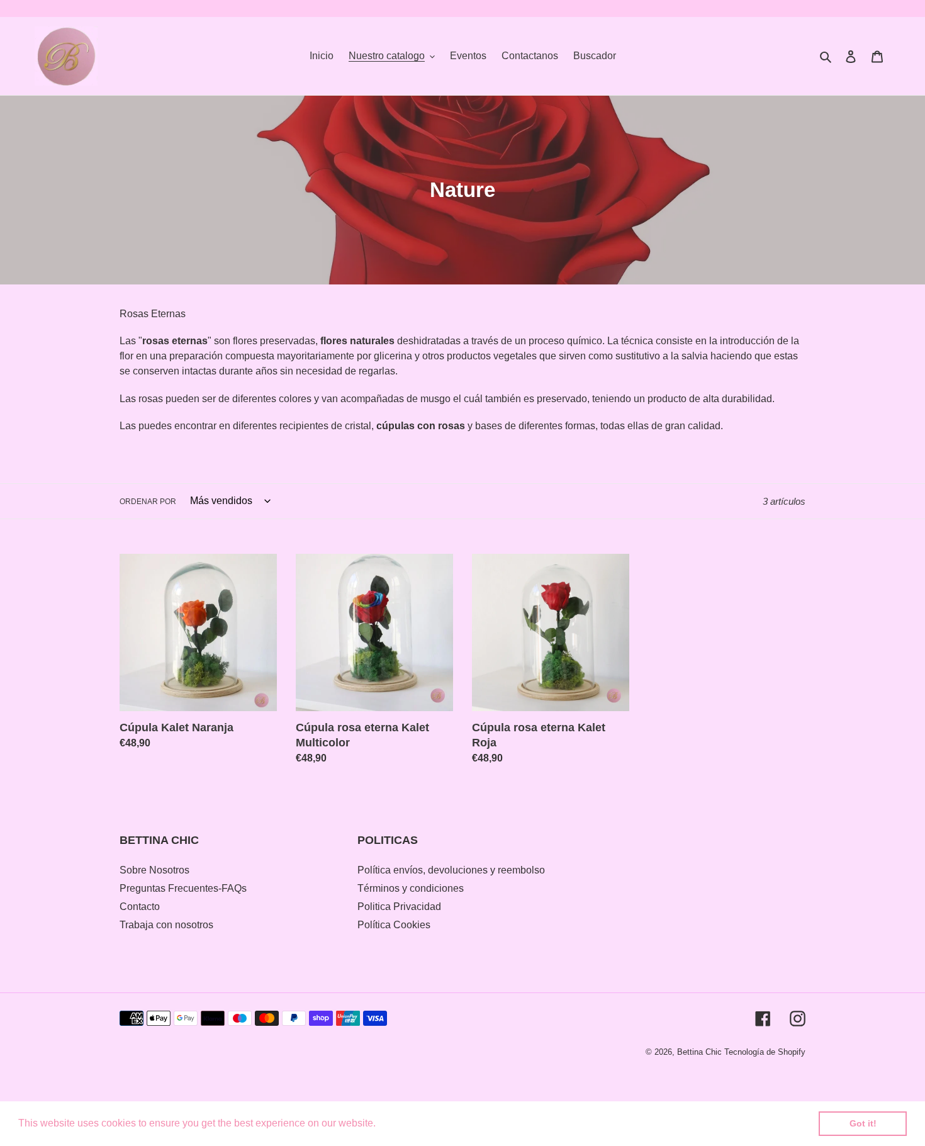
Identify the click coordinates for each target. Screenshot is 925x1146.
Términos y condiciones (410, 888)
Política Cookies (393, 924)
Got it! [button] (863, 1123)
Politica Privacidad (399, 906)
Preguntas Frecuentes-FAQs (183, 888)
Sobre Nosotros (154, 870)
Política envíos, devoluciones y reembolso (451, 870)
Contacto (140, 906)
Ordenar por (148, 501)
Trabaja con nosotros (166, 924)
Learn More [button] (405, 1123)
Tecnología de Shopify (764, 1052)
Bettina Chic (699, 1052)
